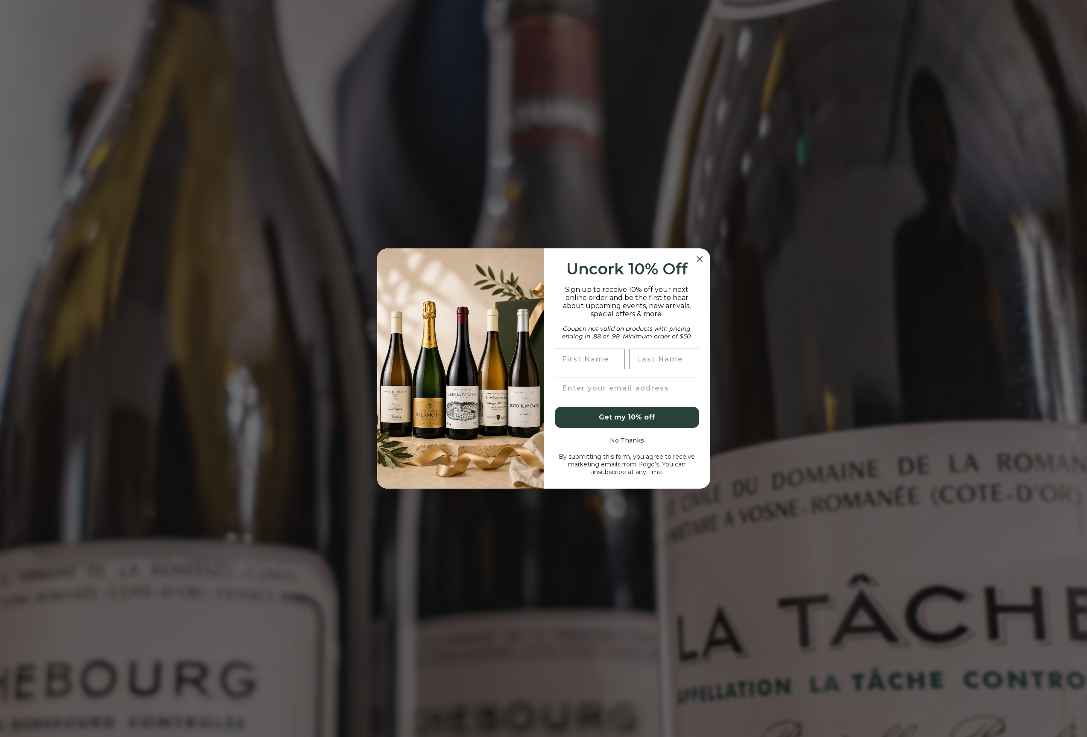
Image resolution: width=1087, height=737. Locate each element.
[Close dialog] (699, 259)
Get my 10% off (627, 417)
